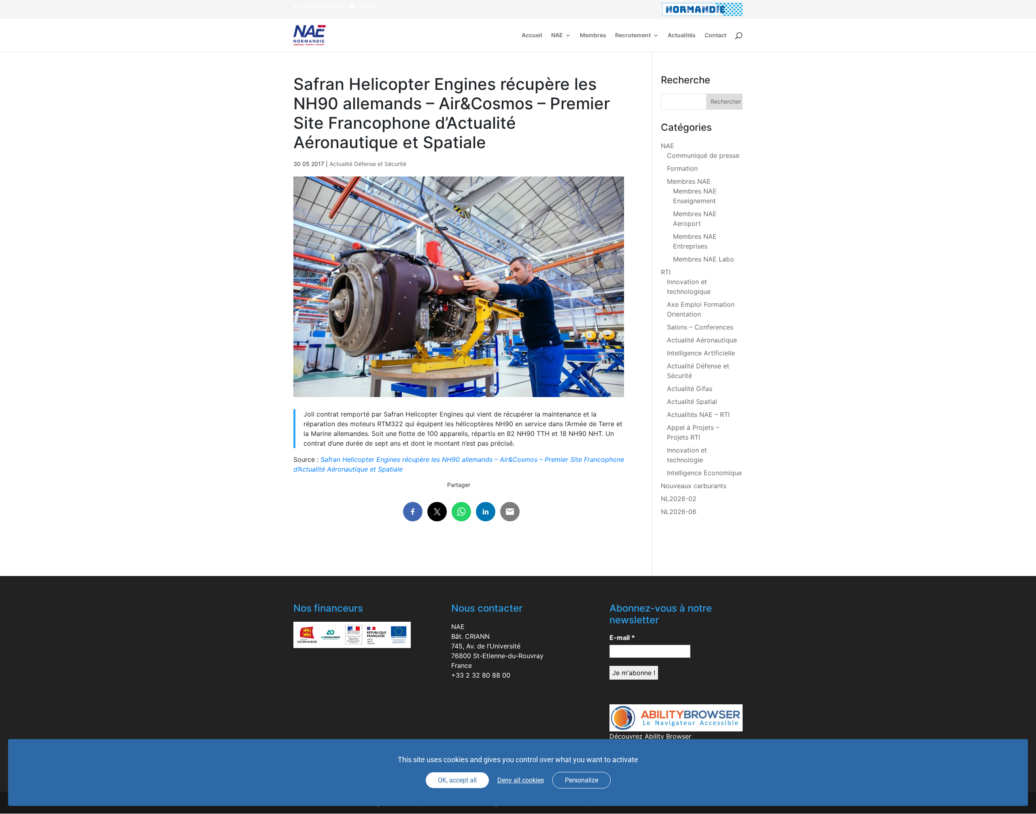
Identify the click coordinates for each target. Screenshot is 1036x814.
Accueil (532, 35)
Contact (715, 35)
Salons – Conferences (700, 327)
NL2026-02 (678, 499)
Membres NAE (689, 181)
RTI (666, 272)
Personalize (581, 780)
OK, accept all (457, 780)
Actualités (682, 35)
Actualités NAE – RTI (698, 414)
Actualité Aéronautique (702, 340)
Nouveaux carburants (693, 486)
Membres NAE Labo (703, 259)
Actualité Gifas (689, 389)
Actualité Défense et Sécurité (367, 163)
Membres (593, 35)
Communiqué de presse (703, 155)
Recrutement (633, 35)
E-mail (622, 637)
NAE (557, 35)
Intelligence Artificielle (701, 353)
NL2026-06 (678, 512)
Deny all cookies (520, 780)
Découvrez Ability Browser (650, 736)
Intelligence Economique (704, 473)
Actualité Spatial (692, 401)
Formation (682, 168)
